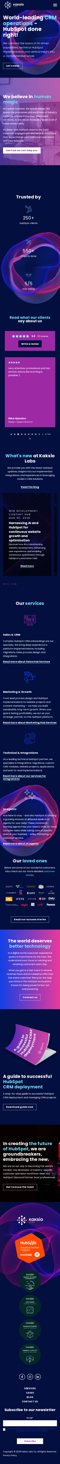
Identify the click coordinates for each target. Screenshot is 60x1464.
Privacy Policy (10, 1455)
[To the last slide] (5, 584)
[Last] (13, 584)
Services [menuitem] (30, 1388)
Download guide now (19, 1107)
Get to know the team (20, 1187)
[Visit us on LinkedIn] (38, 1377)
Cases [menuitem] (30, 1392)
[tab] (11, 434)
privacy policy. (41, 1431)
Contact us (30, 997)
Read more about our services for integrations (24, 777)
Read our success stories (30, 919)
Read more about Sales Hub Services (26, 661)
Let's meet (12, 66)
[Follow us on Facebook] (22, 1377)
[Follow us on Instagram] (30, 1377)
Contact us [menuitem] (30, 1401)
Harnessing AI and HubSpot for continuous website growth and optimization (25, 531)
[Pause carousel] (30, 438)
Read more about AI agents (21, 843)
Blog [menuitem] (30, 1397)
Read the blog (30, 487)
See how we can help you (22, 150)
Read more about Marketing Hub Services (30, 722)
